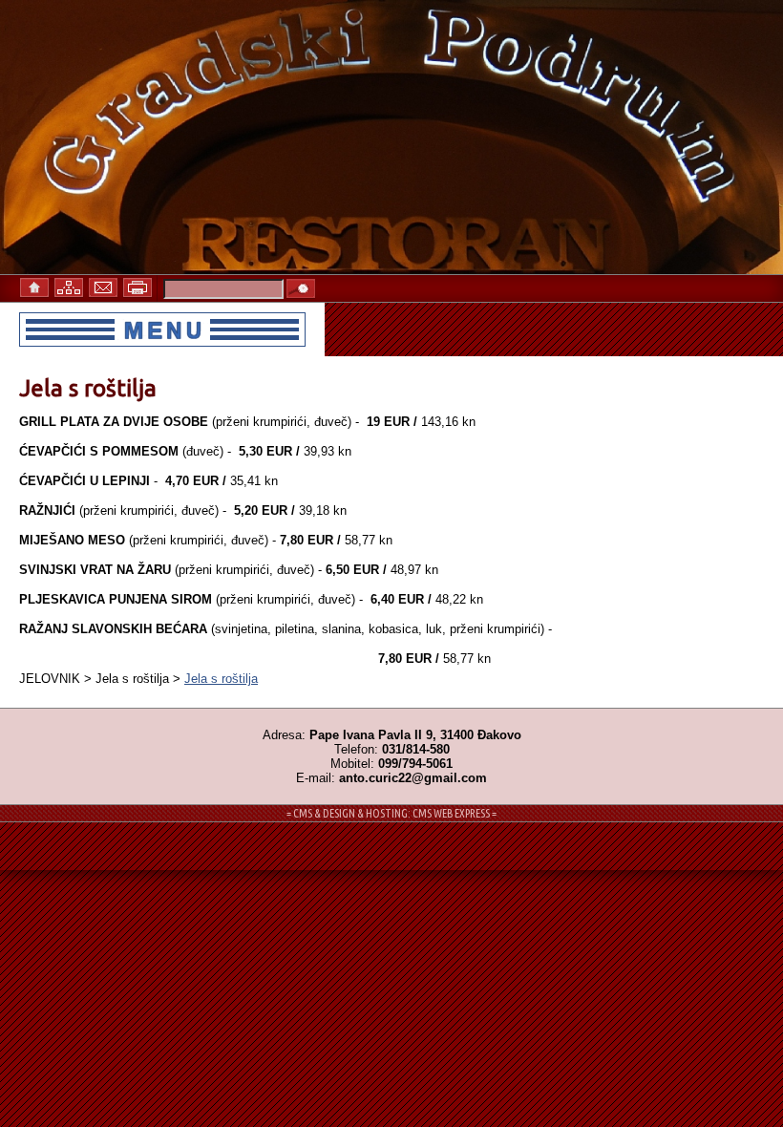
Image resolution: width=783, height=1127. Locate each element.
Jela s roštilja (221, 678)
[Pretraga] (301, 290)
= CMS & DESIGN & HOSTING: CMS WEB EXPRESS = (391, 813)
